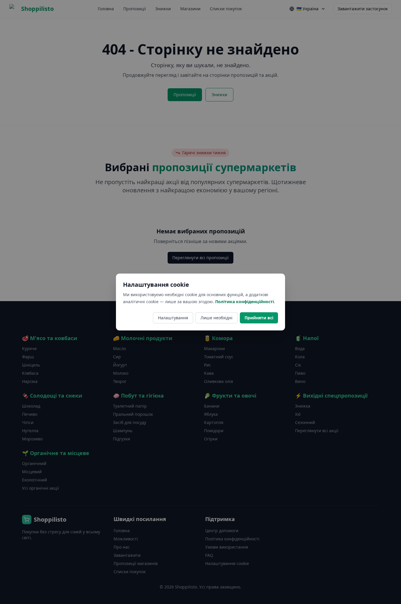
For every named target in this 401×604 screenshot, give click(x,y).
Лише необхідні (216, 317)
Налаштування (173, 317)
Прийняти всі (259, 317)
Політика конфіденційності (244, 301)
